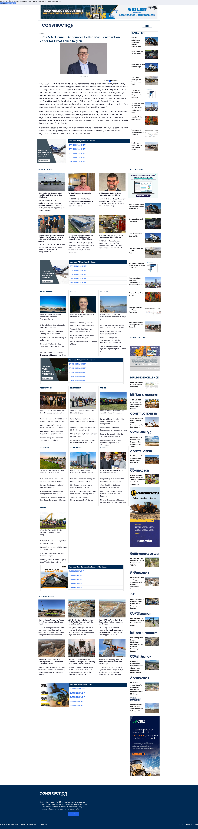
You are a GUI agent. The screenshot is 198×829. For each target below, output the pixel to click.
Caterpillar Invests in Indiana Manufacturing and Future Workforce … (110, 442)
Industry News (45, 169)
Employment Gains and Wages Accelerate (137, 132)
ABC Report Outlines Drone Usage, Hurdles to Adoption (137, 265)
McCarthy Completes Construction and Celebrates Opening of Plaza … (83, 492)
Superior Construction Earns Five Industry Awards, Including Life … (52, 412)
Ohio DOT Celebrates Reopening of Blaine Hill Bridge (83, 412)
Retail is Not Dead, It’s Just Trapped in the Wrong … (137, 384)
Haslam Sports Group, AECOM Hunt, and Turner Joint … (53, 548)
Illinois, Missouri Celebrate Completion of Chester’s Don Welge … (113, 316)
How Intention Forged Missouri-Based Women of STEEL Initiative (52, 433)
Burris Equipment (76, 571)
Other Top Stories (46, 596)
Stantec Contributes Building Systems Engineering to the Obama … (113, 348)
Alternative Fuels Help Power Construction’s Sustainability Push (137, 107)
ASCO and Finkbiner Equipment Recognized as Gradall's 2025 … (51, 492)
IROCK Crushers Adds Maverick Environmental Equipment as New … (53, 354)
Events (43, 507)
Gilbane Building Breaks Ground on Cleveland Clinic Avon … (53, 326)
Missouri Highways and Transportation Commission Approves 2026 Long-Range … (111, 340)
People (73, 292)
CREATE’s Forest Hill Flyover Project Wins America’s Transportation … (50, 316)
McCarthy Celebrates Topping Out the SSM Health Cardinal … (82, 480)
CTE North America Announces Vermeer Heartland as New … (51, 480)
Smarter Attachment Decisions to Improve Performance (136, 42)
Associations (46, 388)
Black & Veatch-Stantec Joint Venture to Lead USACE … (110, 332)
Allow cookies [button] (11, 3)
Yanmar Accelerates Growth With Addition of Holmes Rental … (52, 471)
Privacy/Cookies (192, 824)
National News (138, 33)
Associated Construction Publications (19, 824)
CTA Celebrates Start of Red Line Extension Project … (52, 554)
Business (104, 448)
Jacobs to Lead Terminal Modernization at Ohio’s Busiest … (82, 499)
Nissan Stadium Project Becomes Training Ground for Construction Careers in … (137, 479)
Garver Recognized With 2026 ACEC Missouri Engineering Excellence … (53, 420)
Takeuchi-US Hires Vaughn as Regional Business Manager (81, 330)
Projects (104, 292)
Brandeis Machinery (77, 145)
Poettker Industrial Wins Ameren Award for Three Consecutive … (112, 412)
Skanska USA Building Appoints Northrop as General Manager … (82, 324)
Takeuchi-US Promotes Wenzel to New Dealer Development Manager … (53, 500)
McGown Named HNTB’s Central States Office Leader (82, 315)
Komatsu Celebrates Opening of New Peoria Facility (51, 486)
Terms (181, 824)
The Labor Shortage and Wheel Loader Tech (136, 251)
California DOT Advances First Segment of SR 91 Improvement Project (136, 404)
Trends (103, 388)
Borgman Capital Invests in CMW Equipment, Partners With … (112, 480)
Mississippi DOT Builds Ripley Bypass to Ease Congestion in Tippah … (136, 442)
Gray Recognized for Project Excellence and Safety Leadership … (53, 426)
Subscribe (74, 814)
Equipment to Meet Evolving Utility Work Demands (136, 325)
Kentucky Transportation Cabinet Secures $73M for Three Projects (112, 326)
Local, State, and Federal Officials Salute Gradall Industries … (112, 471)
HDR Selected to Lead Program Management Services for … (81, 486)
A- (144, 26)
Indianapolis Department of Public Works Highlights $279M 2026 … (82, 441)
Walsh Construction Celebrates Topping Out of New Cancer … (51, 332)
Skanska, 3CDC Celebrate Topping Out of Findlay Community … (53, 561)
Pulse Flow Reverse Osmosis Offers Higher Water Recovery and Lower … (137, 603)
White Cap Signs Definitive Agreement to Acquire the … (110, 486)
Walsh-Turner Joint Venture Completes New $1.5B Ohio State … (83, 471)
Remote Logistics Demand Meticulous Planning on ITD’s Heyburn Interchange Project (136, 644)
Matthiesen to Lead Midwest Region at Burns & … (53, 339)
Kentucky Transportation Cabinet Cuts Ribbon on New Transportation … (83, 421)
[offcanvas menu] (154, 26)
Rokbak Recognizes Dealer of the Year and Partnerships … (52, 439)
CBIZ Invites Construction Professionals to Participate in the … (113, 429)
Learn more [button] (58, 1)
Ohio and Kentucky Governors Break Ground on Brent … (83, 435)
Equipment (44, 448)
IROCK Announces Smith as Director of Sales (83, 343)
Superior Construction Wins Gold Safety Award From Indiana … (112, 435)
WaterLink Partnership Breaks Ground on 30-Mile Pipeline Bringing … (51, 532)
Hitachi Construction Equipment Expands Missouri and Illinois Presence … (111, 493)
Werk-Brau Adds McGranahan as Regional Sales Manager (82, 336)
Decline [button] (3, 3)
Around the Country (139, 337)
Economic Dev (76, 448)
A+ (150, 26)
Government (75, 388)
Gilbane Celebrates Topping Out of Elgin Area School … (53, 542)
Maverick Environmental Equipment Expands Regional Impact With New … (113, 502)
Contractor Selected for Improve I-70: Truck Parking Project (82, 429)
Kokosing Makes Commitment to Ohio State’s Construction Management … (112, 421)
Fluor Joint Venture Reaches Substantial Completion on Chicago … (53, 346)
